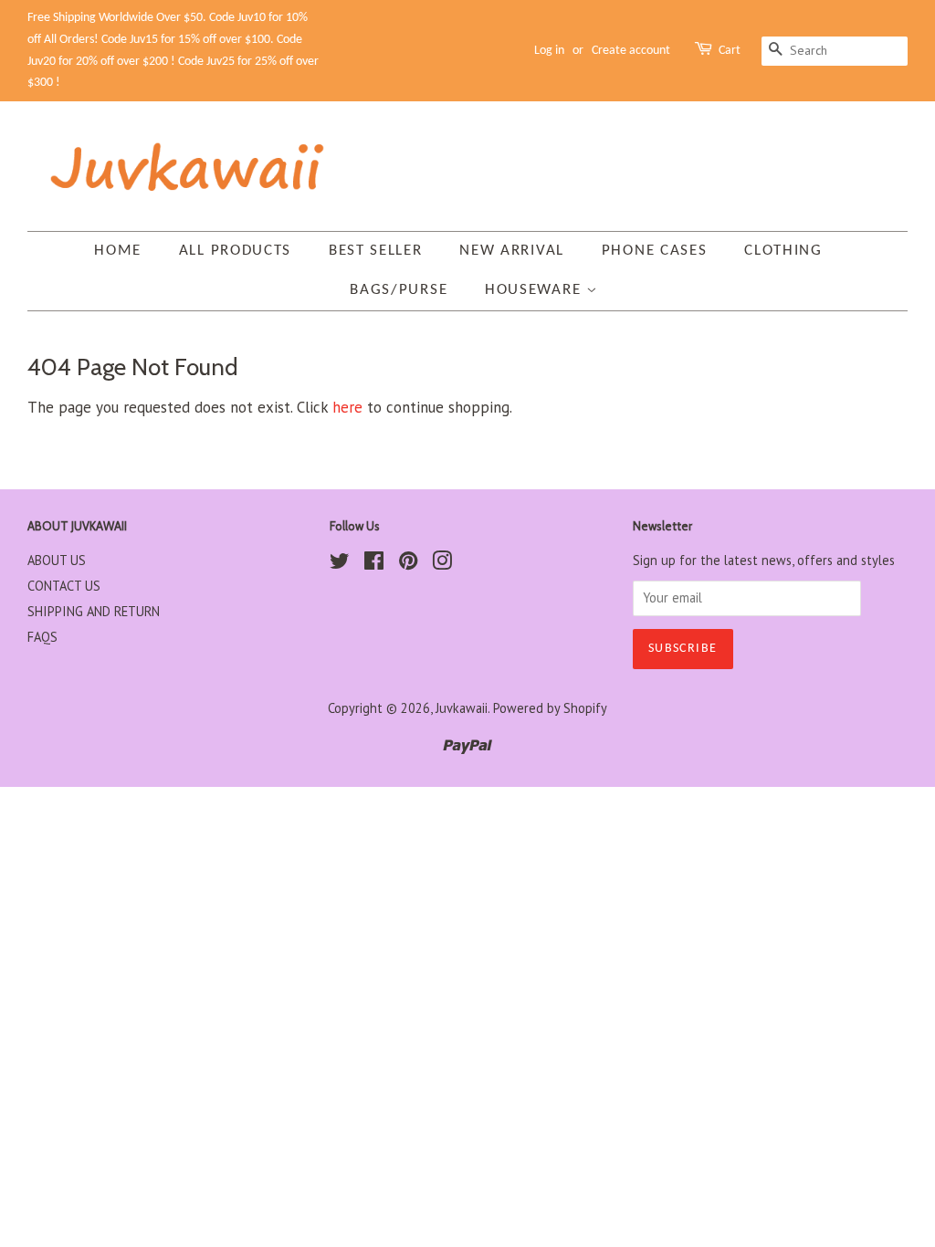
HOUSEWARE (535, 290)
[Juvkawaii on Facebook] (373, 563)
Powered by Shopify (550, 708)
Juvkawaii (462, 708)
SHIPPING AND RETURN (93, 611)
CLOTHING (783, 250)
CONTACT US (63, 585)
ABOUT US (56, 560)
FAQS (42, 636)
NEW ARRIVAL (511, 250)
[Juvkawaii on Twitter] (340, 563)
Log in (549, 51)
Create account (631, 51)
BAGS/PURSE (398, 290)
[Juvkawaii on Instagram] (442, 563)
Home (118, 250)
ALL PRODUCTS (235, 250)
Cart (730, 51)
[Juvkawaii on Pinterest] (408, 563)
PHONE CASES (655, 250)
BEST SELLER (376, 250)
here (347, 407)
